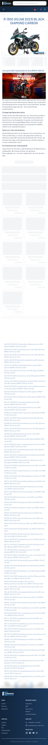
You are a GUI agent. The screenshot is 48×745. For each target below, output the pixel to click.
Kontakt (4, 722)
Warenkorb (5, 709)
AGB (27, 706)
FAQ (3, 727)
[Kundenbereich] (41, 9)
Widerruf (28, 711)
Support (4, 725)
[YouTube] (33, 733)
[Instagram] (27, 733)
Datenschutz (29, 709)
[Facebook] (30, 733)
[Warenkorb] (44, 9)
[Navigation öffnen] (4, 9)
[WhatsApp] (37, 733)
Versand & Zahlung (31, 714)
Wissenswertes (6, 730)
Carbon (4, 703)
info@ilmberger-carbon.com (36, 725)
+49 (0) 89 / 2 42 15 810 (34, 722)
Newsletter (5, 733)
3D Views (4, 706)
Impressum (29, 703)
